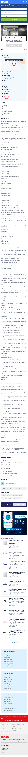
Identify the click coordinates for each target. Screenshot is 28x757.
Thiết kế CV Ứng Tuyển (10, 483)
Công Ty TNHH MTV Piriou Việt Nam (16, 592)
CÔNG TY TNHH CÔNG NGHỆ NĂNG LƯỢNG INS (16, 565)
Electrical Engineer (6, 495)
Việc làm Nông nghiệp (8, 661)
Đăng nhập (24, 5)
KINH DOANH (8, 724)
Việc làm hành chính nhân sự (9, 708)
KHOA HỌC (19, 726)
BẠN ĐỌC (24, 726)
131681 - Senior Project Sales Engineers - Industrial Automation (16, 542)
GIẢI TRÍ (14, 730)
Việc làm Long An (7, 683)
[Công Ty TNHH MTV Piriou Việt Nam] (5, 591)
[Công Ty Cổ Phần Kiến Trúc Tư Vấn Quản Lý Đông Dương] (5, 622)
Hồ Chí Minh (6, 57)
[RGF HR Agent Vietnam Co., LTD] (5, 543)
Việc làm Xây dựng (7, 655)
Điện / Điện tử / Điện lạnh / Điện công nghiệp (14, 77)
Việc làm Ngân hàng (7, 659)
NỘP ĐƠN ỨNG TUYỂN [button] (14, 45)
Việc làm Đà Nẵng (7, 685)
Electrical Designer (17, 495)
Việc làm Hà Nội (6, 677)
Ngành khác (9, 78)
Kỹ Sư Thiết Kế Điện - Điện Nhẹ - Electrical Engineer (17, 620)
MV (6, 498)
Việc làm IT (5, 705)
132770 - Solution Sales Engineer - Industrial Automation (17, 572)
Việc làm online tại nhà (8, 697)
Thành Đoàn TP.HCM (5, 749)
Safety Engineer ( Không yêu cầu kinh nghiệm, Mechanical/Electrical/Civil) (17, 631)
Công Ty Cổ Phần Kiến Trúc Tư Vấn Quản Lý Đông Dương (16, 623)
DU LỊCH (8, 731)
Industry (19, 498)
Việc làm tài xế (6, 706)
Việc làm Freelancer (7, 703)
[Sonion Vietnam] (5, 632)
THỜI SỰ (3, 726)
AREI (10, 498)
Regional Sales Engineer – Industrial (15, 553)
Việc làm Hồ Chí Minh (7, 675)
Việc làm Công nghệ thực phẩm (10, 666)
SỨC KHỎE (19, 729)
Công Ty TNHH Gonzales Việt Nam (16, 555)
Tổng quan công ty (11, 49)
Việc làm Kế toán (7, 654)
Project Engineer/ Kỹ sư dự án (16, 581)
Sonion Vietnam (12, 634)
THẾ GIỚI (3, 729)
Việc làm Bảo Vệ (6, 657)
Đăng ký (19, 5)
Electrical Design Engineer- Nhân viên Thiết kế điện (17, 590)
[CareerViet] (18, 720)
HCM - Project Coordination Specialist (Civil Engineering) (16, 599)
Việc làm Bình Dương (7, 679)
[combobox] (14, 9)
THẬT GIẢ (24, 729)
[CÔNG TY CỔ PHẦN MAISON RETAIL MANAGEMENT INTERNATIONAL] (5, 601)
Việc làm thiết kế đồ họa (8, 710)
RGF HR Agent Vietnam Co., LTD (16, 545)
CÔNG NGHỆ (8, 726)
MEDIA (3, 724)
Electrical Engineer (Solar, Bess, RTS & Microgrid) (17, 562)
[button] (23, 1)
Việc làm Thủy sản (7, 665)
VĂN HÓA (14, 728)
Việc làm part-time (7, 699)
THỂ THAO (19, 724)
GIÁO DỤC (24, 724)
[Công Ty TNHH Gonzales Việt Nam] (5, 553)
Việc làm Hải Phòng (7, 686)
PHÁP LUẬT (3, 731)
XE (8, 729)
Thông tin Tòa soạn (5, 748)
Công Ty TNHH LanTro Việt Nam (16, 583)
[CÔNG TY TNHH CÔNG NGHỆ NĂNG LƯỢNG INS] (5, 564)
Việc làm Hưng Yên (7, 688)
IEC (14, 498)
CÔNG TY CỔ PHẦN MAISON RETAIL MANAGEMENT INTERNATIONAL (16, 602)
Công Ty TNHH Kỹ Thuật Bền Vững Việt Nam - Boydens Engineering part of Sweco (14, 41)
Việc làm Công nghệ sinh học (9, 663)
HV (2, 498)
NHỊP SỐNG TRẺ (14, 725)
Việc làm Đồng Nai (7, 681)
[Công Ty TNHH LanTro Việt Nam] (5, 584)
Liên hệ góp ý (3, 752)
